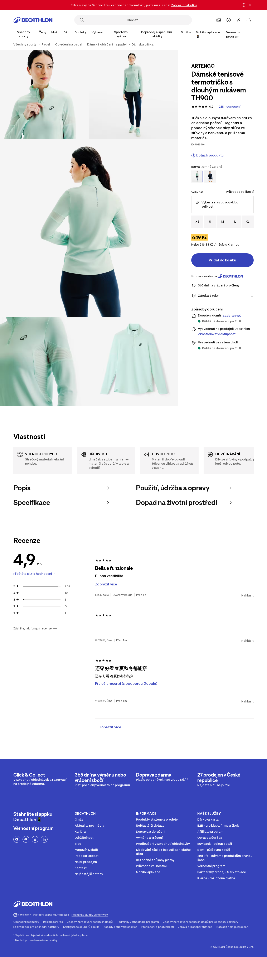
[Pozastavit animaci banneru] (243, 5)
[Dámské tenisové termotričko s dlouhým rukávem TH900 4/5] (44, 361)
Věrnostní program (233, 34)
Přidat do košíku (222, 260)
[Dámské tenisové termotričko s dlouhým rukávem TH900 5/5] (133, 361)
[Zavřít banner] (250, 5)
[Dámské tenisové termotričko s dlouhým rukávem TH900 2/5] (44, 94)
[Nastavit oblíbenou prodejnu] (219, 20)
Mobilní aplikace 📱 (208, 34)
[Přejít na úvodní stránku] (33, 20)
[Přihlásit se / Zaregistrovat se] (239, 20)
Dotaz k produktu (210, 155)
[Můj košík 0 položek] (249, 20)
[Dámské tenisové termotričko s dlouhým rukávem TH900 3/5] (89, 228)
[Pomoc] (229, 20)
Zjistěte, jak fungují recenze (32, 628)
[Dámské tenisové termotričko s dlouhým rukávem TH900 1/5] (133, 94)
